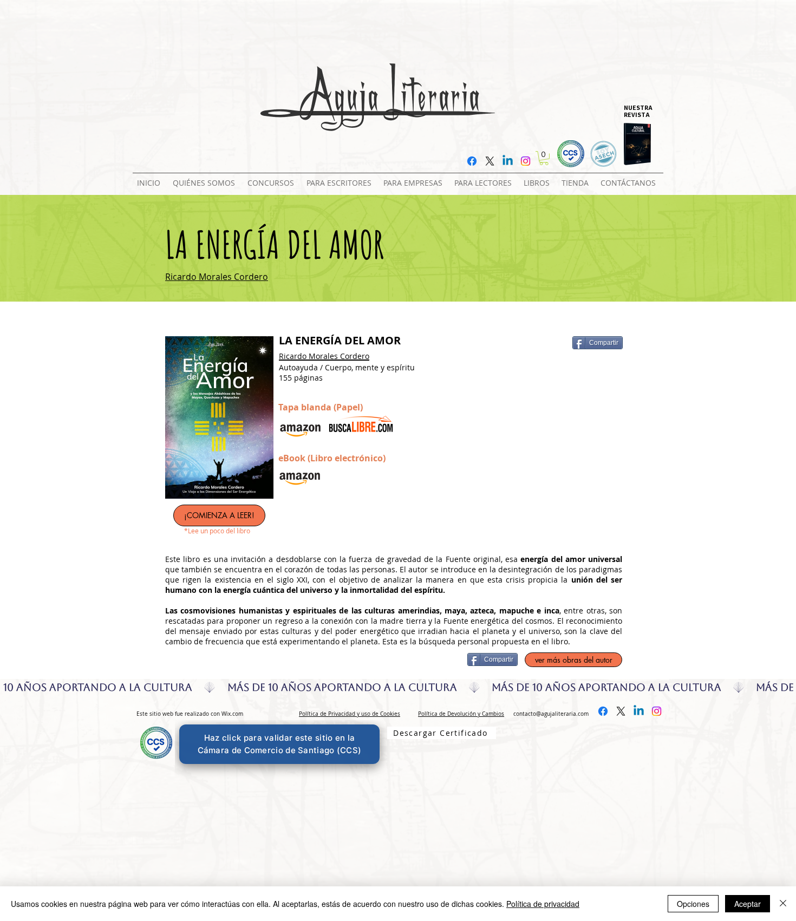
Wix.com (232, 713)
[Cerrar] (783, 903)
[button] (272, 178)
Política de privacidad (542, 903)
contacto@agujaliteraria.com (551, 713)
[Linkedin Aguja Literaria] (507, 161)
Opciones (693, 903)
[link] (544, 158)
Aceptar (747, 903)
